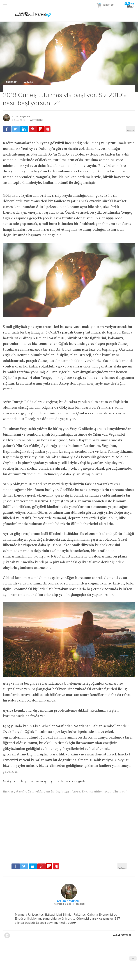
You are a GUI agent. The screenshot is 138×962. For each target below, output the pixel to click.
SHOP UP (108, 5)
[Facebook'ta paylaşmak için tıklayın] (7, 129)
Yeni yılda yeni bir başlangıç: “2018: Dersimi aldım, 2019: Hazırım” (77, 792)
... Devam (70, 923)
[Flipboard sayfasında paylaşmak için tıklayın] (40, 129)
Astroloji (28, 82)
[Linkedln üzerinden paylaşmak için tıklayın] (24, 129)
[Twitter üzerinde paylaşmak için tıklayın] (16, 129)
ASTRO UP (12, 82)
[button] (5, 5)
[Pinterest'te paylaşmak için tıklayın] (33, 129)
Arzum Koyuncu (21, 116)
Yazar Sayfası (122, 935)
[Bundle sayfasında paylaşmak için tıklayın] (47, 129)
